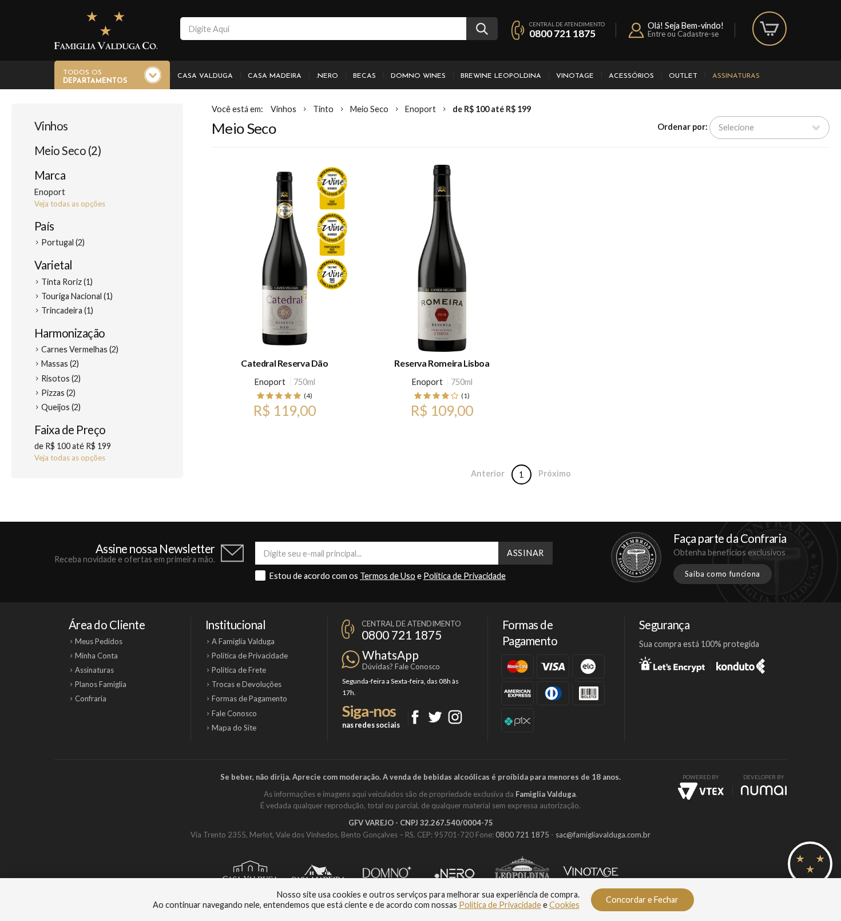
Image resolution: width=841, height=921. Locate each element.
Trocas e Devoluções (246, 684)
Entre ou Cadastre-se (683, 33)
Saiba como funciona (722, 573)
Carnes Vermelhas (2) (79, 349)
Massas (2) (60, 363)
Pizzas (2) (58, 393)
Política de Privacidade (464, 576)
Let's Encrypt (672, 664)
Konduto (740, 664)
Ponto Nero (454, 873)
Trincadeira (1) (67, 310)
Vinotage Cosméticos (590, 873)
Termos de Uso (387, 576)
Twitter (435, 717)
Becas (364, 76)
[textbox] (323, 28)
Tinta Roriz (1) (67, 282)
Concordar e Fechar (642, 899)
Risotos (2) (61, 378)
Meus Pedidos (98, 641)
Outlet (683, 76)
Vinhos (51, 126)
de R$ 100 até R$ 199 (492, 109)
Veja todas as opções (69, 203)
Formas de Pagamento (249, 698)
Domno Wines (418, 76)
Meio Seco (369, 109)
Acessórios (631, 76)
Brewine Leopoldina (501, 76)
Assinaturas (736, 76)
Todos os (95, 77)
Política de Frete (239, 669)
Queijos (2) (61, 407)
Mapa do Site (234, 727)
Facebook (415, 717)
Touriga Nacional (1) (77, 296)
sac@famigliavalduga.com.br (603, 834)
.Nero (327, 76)
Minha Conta (96, 655)
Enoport (420, 109)
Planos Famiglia (100, 684)
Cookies (564, 905)
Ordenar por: (682, 127)
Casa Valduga (205, 76)
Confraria (90, 698)
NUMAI (764, 790)
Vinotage (575, 76)
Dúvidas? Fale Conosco (401, 666)
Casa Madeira (275, 76)
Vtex (701, 791)
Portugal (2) (63, 242)
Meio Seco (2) (67, 150)
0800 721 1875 (562, 33)
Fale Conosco (234, 713)
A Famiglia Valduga (243, 641)
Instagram (455, 717)
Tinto (323, 109)
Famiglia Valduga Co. (105, 30)
